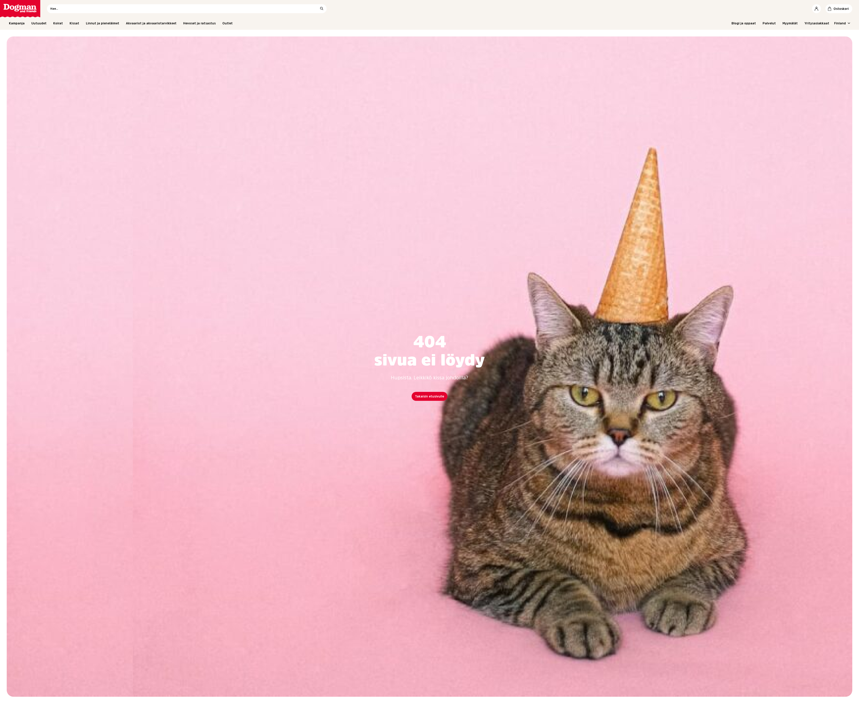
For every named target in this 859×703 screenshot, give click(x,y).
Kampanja (17, 23)
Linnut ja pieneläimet (102, 23)
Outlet (227, 23)
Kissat (74, 23)
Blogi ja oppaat (743, 23)
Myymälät (790, 23)
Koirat (58, 23)
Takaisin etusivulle (429, 396)
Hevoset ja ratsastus (199, 23)
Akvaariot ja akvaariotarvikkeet (151, 23)
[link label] (20, 8)
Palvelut (769, 23)
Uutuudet (39, 23)
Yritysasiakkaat (816, 23)
